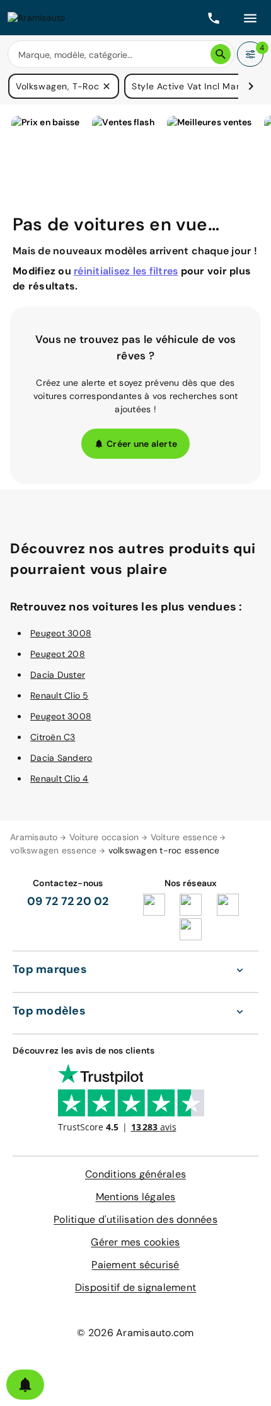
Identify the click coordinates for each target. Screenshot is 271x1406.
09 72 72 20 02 (68, 901)
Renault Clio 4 (59, 778)
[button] (106, 86)
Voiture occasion (104, 837)
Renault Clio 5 (59, 695)
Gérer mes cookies (135, 1242)
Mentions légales (136, 1196)
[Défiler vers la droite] (250, 86)
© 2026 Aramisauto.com (135, 1332)
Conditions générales (135, 1174)
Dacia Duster (57, 674)
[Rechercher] (220, 54)
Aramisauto (34, 837)
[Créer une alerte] (25, 1384)
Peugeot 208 (57, 654)
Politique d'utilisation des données (135, 1219)
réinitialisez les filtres (126, 271)
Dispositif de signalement (135, 1287)
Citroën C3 (53, 737)
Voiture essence (184, 837)
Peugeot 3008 (60, 633)
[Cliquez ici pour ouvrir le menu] (250, 17)
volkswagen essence (53, 850)
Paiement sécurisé (135, 1264)
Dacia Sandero (61, 757)
